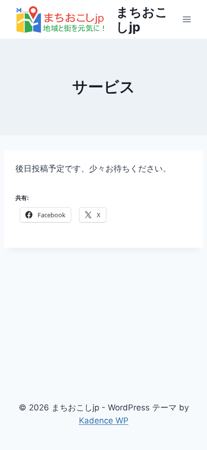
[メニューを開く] (186, 19)
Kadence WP (104, 420)
